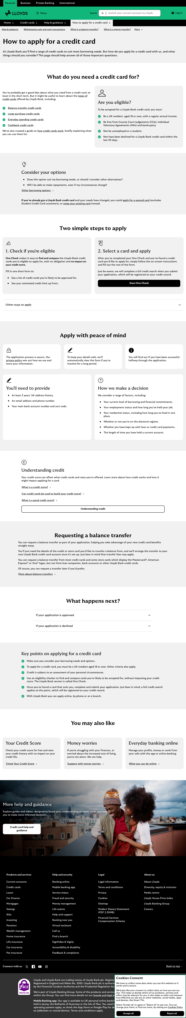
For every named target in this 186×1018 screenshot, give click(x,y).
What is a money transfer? (117, 29)
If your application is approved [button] (55, 617)
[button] (177, 13)
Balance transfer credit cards (24, 108)
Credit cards (27, 23)
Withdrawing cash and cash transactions (44, 29)
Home (7, 23)
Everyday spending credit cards (26, 119)
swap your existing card (76, 203)
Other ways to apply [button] (18, 306)
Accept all (128, 1013)
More (137, 29)
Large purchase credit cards (24, 114)
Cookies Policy (175, 1007)
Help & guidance (53, 23)
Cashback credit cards (20, 125)
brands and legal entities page (110, 995)
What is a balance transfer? (84, 29)
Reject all (172, 1013)
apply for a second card (136, 200)
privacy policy (14, 360)
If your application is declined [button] (54, 628)
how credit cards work (50, 131)
